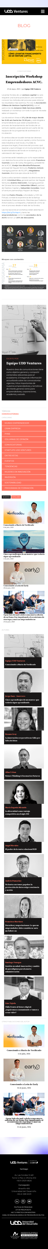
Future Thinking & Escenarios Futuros (22, 776)
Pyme (7, 434)
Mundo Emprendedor (17, 423)
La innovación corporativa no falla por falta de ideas (22, 739)
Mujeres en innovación (17, 472)
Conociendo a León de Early (16, 586)
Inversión (10, 477)
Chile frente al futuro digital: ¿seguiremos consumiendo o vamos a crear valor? (22, 1010)
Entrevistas (11, 455)
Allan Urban (10, 772)
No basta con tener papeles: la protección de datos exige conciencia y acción (22, 887)
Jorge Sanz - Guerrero (15, 696)
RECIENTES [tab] (6, 497)
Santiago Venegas (13, 962)
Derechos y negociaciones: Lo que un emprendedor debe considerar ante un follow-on (22, 928)
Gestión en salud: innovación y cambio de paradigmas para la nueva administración (22, 969)
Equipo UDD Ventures (33, 89)
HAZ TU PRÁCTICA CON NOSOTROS (23, 1212)
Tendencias (11, 466)
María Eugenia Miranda (15, 807)
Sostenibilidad (13, 483)
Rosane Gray (11, 734)
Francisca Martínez (14, 922)
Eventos (9, 461)
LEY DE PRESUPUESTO (23, 1210)
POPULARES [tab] (16, 497)
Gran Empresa (12, 428)
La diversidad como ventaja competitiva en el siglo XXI (17, 812)
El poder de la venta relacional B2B (21, 849)
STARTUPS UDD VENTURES (18, 450)
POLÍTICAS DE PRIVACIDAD (23, 1207)
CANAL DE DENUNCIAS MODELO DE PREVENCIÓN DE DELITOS (23, 1215)
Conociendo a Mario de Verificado (18, 525)
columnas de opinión (16, 439)
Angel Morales (11, 845)
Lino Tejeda (10, 1003)
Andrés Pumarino (13, 881)
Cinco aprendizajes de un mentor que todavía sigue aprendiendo (24, 555)
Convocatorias (24, 71)
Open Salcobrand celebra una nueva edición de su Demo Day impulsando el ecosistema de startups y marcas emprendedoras (23, 617)
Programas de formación (19, 488)
